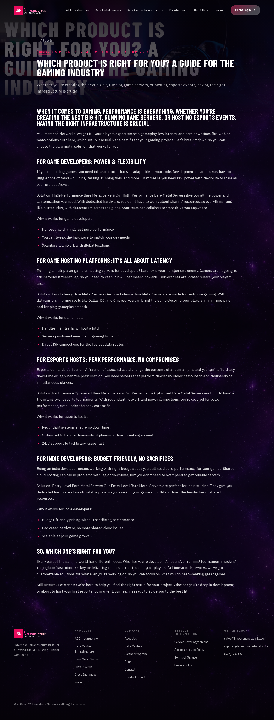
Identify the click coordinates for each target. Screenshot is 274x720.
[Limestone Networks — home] (30, 10)
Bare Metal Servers (108, 10)
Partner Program (136, 654)
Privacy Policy (183, 665)
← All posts (44, 40)
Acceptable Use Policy (189, 650)
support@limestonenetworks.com (247, 646)
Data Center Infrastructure (145, 10)
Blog (128, 662)
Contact (130, 669)
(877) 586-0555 (234, 654)
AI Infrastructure (77, 10)
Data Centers (134, 646)
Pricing (219, 10)
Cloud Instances (86, 674)
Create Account (135, 677)
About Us (199, 10)
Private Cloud (178, 10)
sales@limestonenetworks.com (245, 638)
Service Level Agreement (191, 642)
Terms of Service (185, 657)
